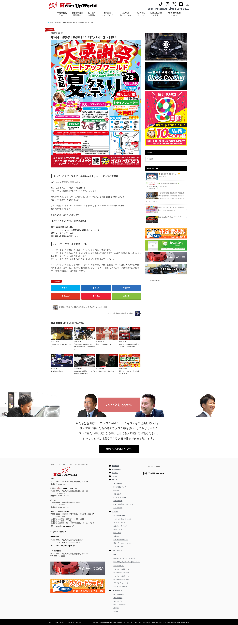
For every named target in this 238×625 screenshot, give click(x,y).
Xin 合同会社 (55, 551)
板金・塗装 (117, 533)
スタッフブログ (118, 601)
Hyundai (108, 14)
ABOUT (125, 14)
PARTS (115, 554)
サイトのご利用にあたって (57, 622)
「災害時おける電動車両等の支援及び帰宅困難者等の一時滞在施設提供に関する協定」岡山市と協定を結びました (165, 197)
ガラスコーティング (120, 526)
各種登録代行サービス (120, 540)
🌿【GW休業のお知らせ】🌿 (168, 185)
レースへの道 (117, 508)
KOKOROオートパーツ (69, 488)
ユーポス (91, 14)
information (57, 281)
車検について (117, 529)
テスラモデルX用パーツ (121, 576)
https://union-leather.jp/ (65, 526)
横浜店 (53, 511)
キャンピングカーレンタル (122, 519)
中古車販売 (62, 14)
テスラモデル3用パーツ (121, 569)
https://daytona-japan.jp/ (65, 546)
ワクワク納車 (117, 501)
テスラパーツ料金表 (120, 586)
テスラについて (118, 566)
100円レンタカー (119, 522)
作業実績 (116, 536)
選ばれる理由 (117, 483)
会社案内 (116, 490)
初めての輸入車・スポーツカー (123, 504)
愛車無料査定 (77, 14)
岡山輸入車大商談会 (170, 217)
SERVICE (140, 14)
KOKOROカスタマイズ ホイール (124, 558)
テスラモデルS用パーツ (121, 579)
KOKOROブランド (119, 487)
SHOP (115, 611)
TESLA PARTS (156, 14)
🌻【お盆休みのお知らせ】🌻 (169, 175)
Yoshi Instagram (157, 8)
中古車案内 (115, 466)
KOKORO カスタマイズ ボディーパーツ (126, 562)
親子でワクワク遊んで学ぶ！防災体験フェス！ (171, 209)
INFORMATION (174, 14)
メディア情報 (117, 598)
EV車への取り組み (119, 497)
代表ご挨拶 (117, 494)
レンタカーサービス (120, 515)
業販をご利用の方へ (120, 605)
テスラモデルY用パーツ (121, 573)
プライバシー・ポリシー (73, 622)
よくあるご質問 (118, 546)
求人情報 (116, 608)
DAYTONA (54, 537)
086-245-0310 (180, 8)
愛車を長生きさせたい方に (122, 543)
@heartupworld (155, 280)
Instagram (64, 511)
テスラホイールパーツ (120, 583)
